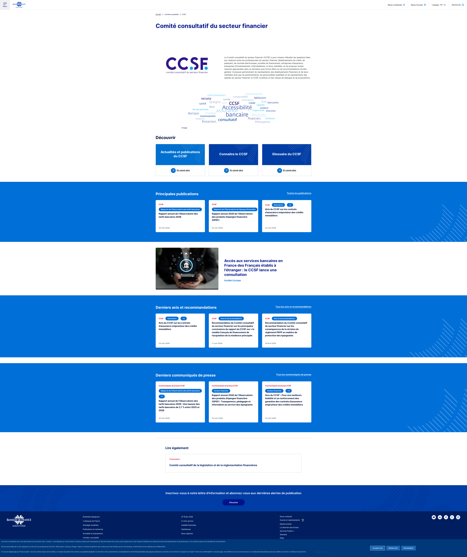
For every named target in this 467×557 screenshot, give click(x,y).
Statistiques (186, 529)
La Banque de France (91, 521)
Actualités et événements (93, 533)
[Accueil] (31, 521)
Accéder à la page (232, 280)
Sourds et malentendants (290, 520)
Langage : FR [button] (437, 5)
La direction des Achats (289, 527)
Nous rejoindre (187, 533)
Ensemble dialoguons (91, 517)
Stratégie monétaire (91, 525)
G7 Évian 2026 (187, 517)
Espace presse (286, 524)
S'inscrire (233, 502)
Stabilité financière (188, 525)
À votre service (187, 521)
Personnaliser (408, 548)
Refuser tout (393, 548)
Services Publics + (287, 531)
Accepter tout (378, 548)
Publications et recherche (93, 529)
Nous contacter (286, 516)
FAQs (282, 538)
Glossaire (283, 534)
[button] (458, 5)
